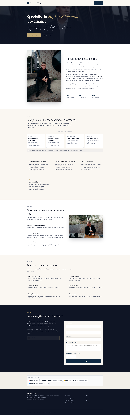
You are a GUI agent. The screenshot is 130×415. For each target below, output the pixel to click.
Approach (83, 3)
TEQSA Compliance (69, 398)
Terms (87, 398)
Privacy (87, 400)
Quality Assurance (69, 400)
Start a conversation (34, 35)
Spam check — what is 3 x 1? (73, 353)
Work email (69, 336)
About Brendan (47, 35)
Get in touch (98, 3)
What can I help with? (71, 342)
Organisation (69, 330)
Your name (69, 323)
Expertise (77, 3)
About (71, 3)
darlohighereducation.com (50, 412)
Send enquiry (83, 361)
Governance (67, 395)
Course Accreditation (69, 402)
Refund (87, 402)
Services (90, 3)
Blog (87, 395)
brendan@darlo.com (35, 338)
